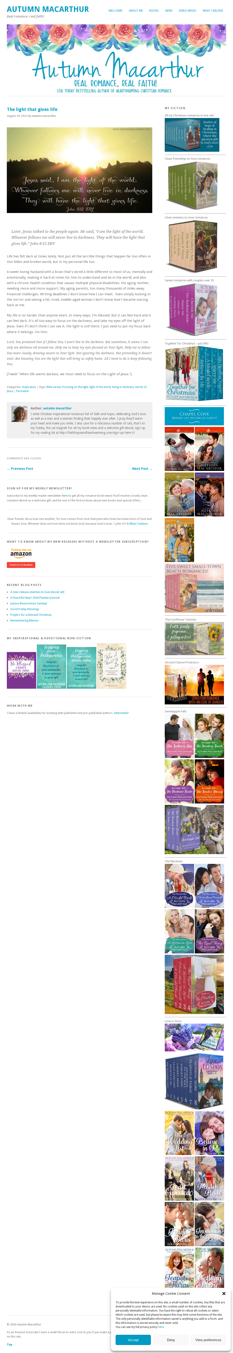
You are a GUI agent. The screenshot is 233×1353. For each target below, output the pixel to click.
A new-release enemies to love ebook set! (37, 592)
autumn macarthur (57, 408)
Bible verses (187, 10)
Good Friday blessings (24, 609)
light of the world (100, 387)
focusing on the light (75, 387)
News (169, 10)
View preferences (208, 1340)
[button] (224, 1293)
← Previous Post (20, 468)
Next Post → (142, 468)
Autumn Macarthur (48, 9)
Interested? (121, 713)
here (161, 1327)
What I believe (213, 10)
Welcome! (115, 10)
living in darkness (123, 387)
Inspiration (29, 387)
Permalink (22, 391)
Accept (133, 1340)
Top (9, 1344)
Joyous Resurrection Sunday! (28, 603)
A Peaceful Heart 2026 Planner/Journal (35, 597)
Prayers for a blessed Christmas (31, 614)
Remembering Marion (24, 620)
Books (154, 10)
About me (136, 10)
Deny (171, 1340)
